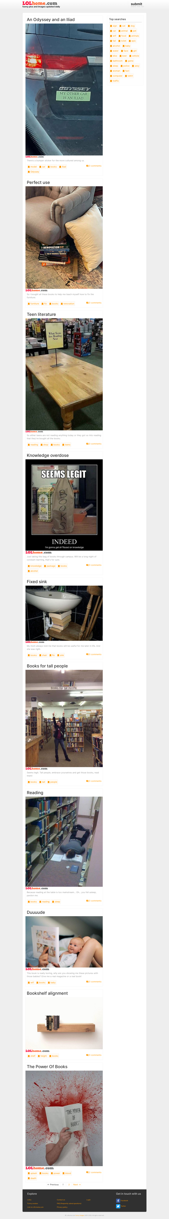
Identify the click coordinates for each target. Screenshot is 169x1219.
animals (135, 35)
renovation (68, 303)
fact (127, 70)
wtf (32, 982)
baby (53, 982)
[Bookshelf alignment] (64, 1024)
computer (117, 75)
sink (61, 655)
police (126, 65)
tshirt (130, 75)
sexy (136, 65)
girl (135, 50)
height (43, 1056)
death (33, 1178)
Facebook (124, 1201)
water (115, 50)
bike (114, 55)
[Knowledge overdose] (64, 506)
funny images (80, 1215)
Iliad (63, 166)
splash (33, 1173)
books (53, 166)
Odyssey (34, 171)
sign (114, 25)
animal (124, 30)
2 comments (94, 1172)
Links (29, 1200)
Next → (77, 1184)
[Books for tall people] (64, 719)
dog (132, 25)
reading (34, 444)
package (50, 566)
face (125, 50)
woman (116, 70)
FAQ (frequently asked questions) (69, 1203)
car (43, 166)
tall (43, 782)
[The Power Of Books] (64, 1120)
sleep (57, 901)
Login (88, 1200)
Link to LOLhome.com (35, 1207)
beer (124, 55)
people (53, 782)
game (130, 60)
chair (44, 655)
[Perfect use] (64, 238)
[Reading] (64, 842)
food (123, 35)
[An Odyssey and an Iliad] (64, 90)
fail (114, 40)
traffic (115, 80)
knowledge (35, 566)
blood (68, 1173)
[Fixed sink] (64, 614)
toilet (123, 40)
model (33, 166)
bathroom (117, 60)
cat (123, 25)
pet (134, 30)
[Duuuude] (64, 943)
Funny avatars (32, 1203)
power (56, 1173)
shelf (32, 1056)
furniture (34, 303)
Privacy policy (62, 1207)
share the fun (137, 5)
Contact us (61, 1200)
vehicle (135, 55)
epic (133, 40)
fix (45, 303)
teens (67, 444)
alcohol (34, 571)
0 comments (94, 165)
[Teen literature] (64, 375)
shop (45, 444)
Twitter (123, 1206)
